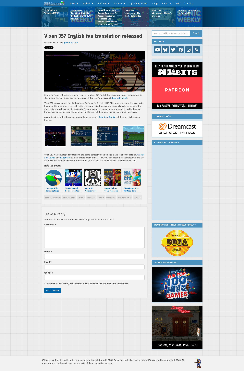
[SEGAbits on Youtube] (157, 49)
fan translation (69, 197)
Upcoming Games (139, 3)
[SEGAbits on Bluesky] (165, 49)
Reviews (86, 3)
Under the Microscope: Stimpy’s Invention (162, 13)
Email (47, 262)
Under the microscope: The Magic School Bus (133, 13)
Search (196, 33)
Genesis (81, 197)
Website (48, 273)
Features (118, 3)
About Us (166, 3)
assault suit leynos (53, 197)
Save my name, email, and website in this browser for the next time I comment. (87, 283)
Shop (155, 3)
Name (48, 251)
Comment (50, 224)
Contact (189, 3)
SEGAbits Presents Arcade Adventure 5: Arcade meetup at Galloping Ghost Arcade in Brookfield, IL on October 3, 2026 (108, 17)
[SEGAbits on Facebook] (180, 49)
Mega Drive (111, 197)
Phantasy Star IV (125, 197)
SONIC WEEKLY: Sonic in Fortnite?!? (188, 11)
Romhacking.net (119, 98)
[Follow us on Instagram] (188, 49)
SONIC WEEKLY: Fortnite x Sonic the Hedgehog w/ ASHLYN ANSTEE (81, 14)
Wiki (178, 3)
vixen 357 (137, 197)
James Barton (71, 42)
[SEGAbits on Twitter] (173, 49)
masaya (101, 197)
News (73, 3)
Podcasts (102, 3)
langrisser (91, 197)
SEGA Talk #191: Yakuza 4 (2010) (51, 11)
